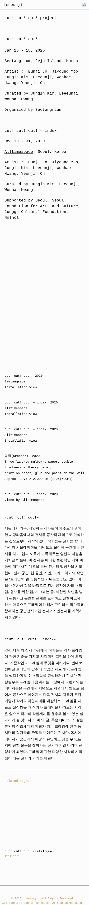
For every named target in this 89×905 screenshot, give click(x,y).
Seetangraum (18, 61)
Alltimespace (19, 152)
